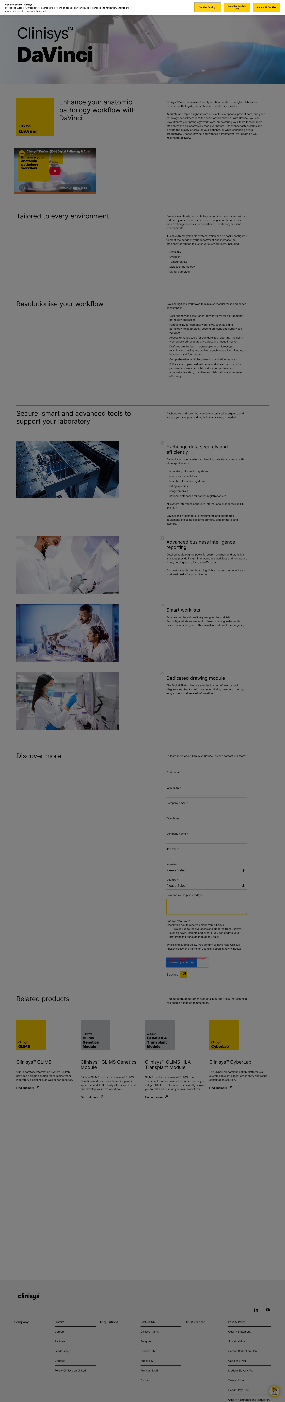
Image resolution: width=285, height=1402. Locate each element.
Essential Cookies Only (237, 7)
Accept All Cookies (266, 7)
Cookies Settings (208, 7)
